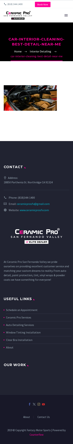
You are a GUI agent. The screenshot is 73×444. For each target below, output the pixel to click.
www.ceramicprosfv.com (34, 210)
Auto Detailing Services (20, 325)
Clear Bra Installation (19, 340)
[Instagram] (38, 404)
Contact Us (43, 417)
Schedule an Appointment (22, 310)
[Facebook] (29, 404)
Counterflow (37, 434)
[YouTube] (43, 404)
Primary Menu (66, 15)
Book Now (42, 4)
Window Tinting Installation (23, 332)
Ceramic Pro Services (18, 317)
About (9, 347)
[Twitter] (34, 404)
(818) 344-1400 (15, 4)
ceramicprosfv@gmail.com (33, 204)
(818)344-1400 (26, 197)
